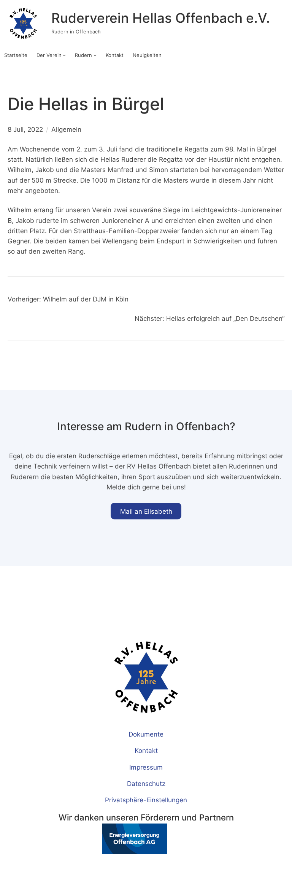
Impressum (146, 767)
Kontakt (146, 750)
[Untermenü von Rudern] (95, 55)
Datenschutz (146, 783)
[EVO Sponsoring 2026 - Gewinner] (113, 851)
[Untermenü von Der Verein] (64, 55)
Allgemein (66, 129)
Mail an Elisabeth (146, 511)
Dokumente (146, 734)
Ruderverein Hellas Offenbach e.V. (160, 18)
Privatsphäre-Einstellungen (146, 800)
